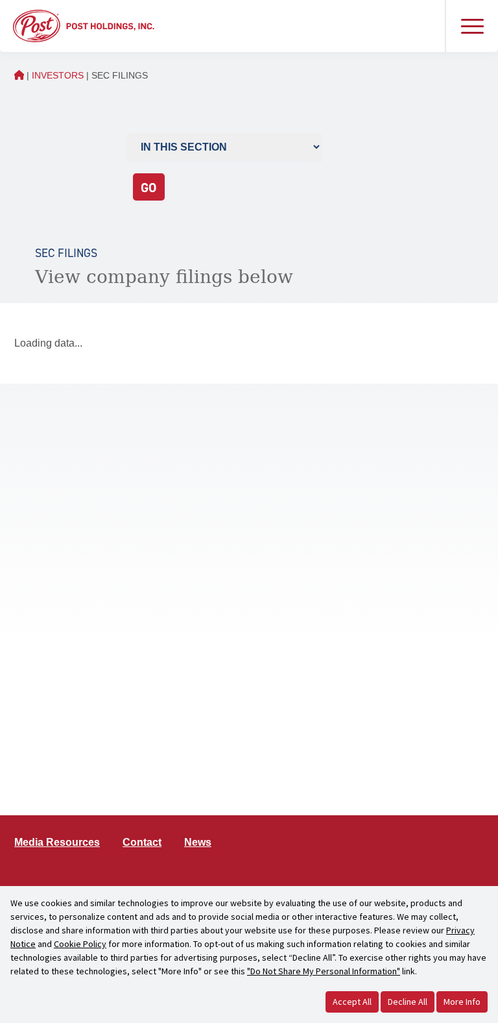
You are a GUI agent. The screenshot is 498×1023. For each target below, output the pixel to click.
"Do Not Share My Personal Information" (323, 971)
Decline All (407, 1001)
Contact (142, 842)
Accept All (352, 1001)
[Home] (83, 25)
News (197, 842)
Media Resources (57, 842)
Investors (58, 75)
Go (148, 187)
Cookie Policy (80, 944)
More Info (462, 1001)
